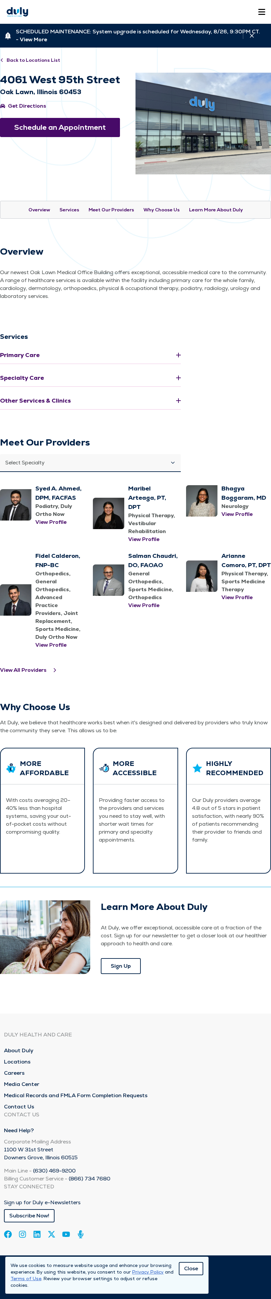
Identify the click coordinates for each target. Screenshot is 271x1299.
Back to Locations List (33, 60)
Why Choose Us (161, 210)
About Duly (18, 1050)
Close (191, 1268)
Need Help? (19, 1130)
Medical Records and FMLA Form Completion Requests (75, 1095)
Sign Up (121, 965)
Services (69, 210)
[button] (90, 463)
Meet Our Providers (111, 210)
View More (33, 39)
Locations (17, 1061)
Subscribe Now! (29, 1215)
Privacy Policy (148, 1272)
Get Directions (27, 105)
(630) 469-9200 (54, 1170)
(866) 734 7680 (89, 1178)
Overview (39, 210)
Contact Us (19, 1106)
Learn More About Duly (216, 210)
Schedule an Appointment (60, 127)
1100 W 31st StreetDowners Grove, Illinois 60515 (41, 1153)
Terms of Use (26, 1278)
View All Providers (23, 670)
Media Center (21, 1084)
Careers (14, 1072)
